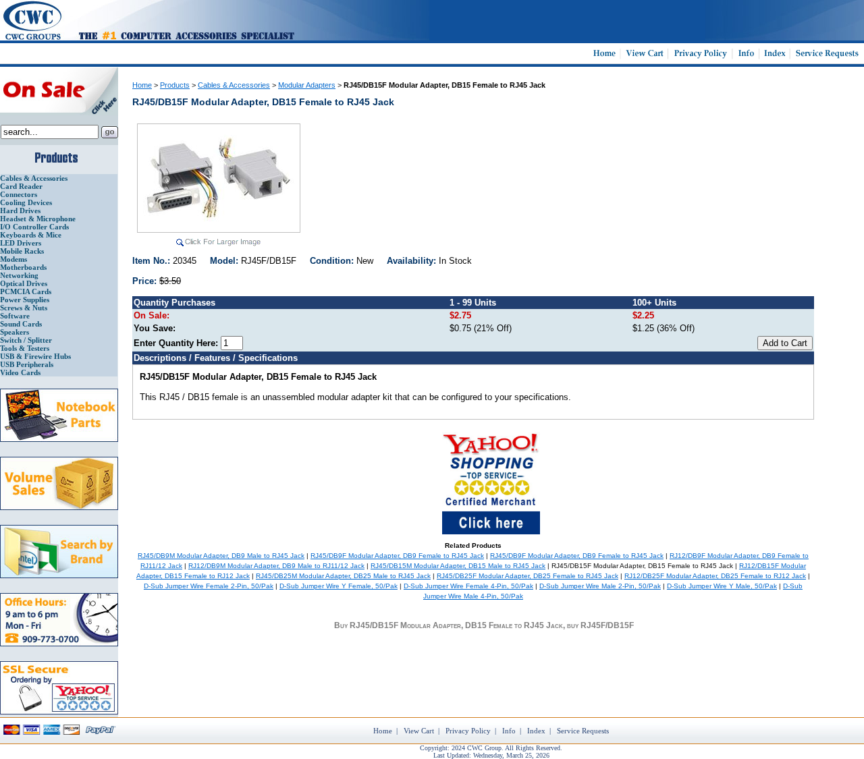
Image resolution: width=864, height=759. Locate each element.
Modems (13, 259)
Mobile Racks (22, 251)
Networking (19, 275)
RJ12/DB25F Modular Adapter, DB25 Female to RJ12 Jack (715, 576)
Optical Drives (23, 283)
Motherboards (23, 267)
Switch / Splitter (26, 340)
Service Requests (583, 731)
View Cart (419, 731)
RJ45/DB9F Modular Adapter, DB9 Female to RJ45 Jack (397, 555)
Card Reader (21, 186)
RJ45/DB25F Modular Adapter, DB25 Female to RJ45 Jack (527, 576)
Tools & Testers (24, 348)
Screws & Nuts (23, 308)
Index (536, 731)
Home (142, 85)
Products (175, 85)
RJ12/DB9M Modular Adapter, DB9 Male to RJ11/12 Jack (276, 565)
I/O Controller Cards (34, 227)
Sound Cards (21, 324)
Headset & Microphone (38, 219)
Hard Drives (20, 210)
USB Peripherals (26, 364)
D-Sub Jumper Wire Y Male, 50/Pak (722, 586)
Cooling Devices (26, 202)
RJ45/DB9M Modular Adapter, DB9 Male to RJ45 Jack (221, 555)
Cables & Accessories (34, 178)
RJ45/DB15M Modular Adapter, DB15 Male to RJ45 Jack (458, 565)
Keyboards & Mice (30, 235)
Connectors (18, 194)
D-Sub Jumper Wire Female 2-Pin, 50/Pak (208, 586)
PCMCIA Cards (25, 291)
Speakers (14, 332)
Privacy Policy (468, 731)
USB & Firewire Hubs (35, 356)
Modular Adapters (306, 85)
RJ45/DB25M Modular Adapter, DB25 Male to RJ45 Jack (343, 576)
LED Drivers (20, 243)
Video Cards (20, 372)
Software (15, 316)
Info (509, 731)
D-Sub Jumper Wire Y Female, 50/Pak (338, 586)
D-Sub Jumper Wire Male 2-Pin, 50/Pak (600, 586)
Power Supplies (24, 300)
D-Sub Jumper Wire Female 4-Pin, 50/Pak (468, 586)
